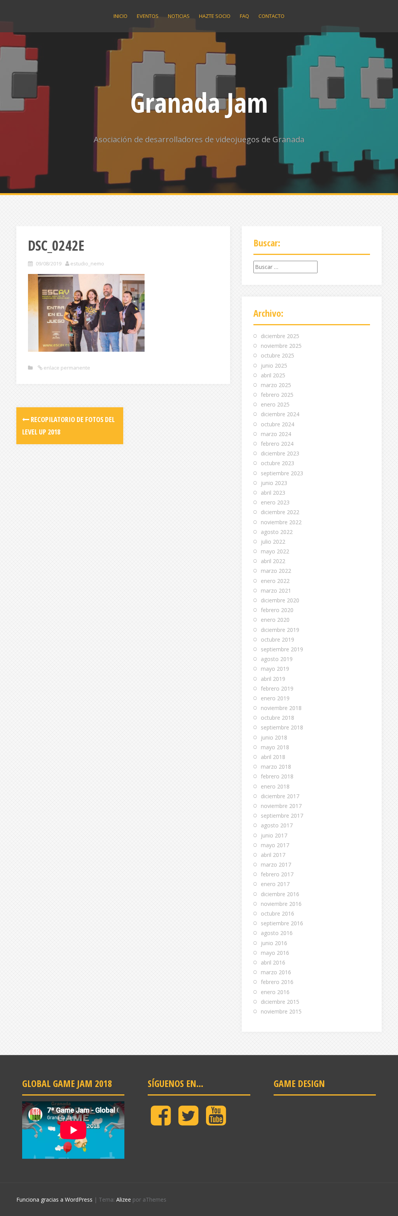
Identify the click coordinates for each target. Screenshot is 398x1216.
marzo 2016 (276, 972)
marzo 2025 (276, 385)
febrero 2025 (277, 394)
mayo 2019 (275, 668)
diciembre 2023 (280, 453)
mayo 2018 (275, 747)
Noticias (179, 15)
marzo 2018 (276, 766)
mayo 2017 (275, 845)
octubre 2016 (277, 913)
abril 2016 (273, 962)
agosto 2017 (277, 825)
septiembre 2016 (282, 923)
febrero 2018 (277, 776)
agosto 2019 (277, 659)
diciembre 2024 (280, 414)
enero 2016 (275, 992)
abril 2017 (273, 854)
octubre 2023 (277, 463)
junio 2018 (274, 737)
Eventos (148, 15)
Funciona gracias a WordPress (54, 1199)
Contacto (271, 15)
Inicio (120, 15)
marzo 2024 (276, 434)
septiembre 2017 (282, 815)
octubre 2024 (277, 424)
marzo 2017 (276, 864)
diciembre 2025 (280, 336)
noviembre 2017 (281, 806)
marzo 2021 (276, 590)
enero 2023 (275, 502)
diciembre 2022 (280, 512)
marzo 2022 (276, 570)
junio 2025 (274, 365)
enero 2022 (275, 580)
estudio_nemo (87, 263)
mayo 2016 (275, 952)
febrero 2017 (277, 874)
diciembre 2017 (280, 796)
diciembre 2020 (280, 600)
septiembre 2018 (282, 727)
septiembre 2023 (282, 473)
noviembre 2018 (281, 708)
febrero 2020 (277, 610)
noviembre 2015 (281, 1011)
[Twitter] (188, 1121)
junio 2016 (274, 943)
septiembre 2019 (282, 649)
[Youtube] (216, 1121)
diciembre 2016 (280, 894)
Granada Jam (199, 102)
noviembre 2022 (281, 522)
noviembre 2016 (281, 903)
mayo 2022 (275, 551)
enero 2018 (275, 786)
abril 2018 (273, 757)
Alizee (123, 1199)
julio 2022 (273, 541)
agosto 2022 (277, 532)
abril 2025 (273, 375)
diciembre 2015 (280, 1001)
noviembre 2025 (281, 345)
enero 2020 (275, 619)
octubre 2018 (277, 717)
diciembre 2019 (280, 629)
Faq (244, 15)
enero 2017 (275, 884)
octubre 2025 (277, 355)
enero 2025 (275, 404)
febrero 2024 (277, 443)
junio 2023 (274, 483)
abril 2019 (273, 678)
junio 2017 (274, 835)
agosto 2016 (277, 933)
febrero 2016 (277, 982)
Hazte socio (214, 15)
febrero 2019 (277, 688)
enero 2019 (275, 698)
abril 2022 (273, 561)
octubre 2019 (277, 639)
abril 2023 (273, 492)
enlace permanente (66, 367)
